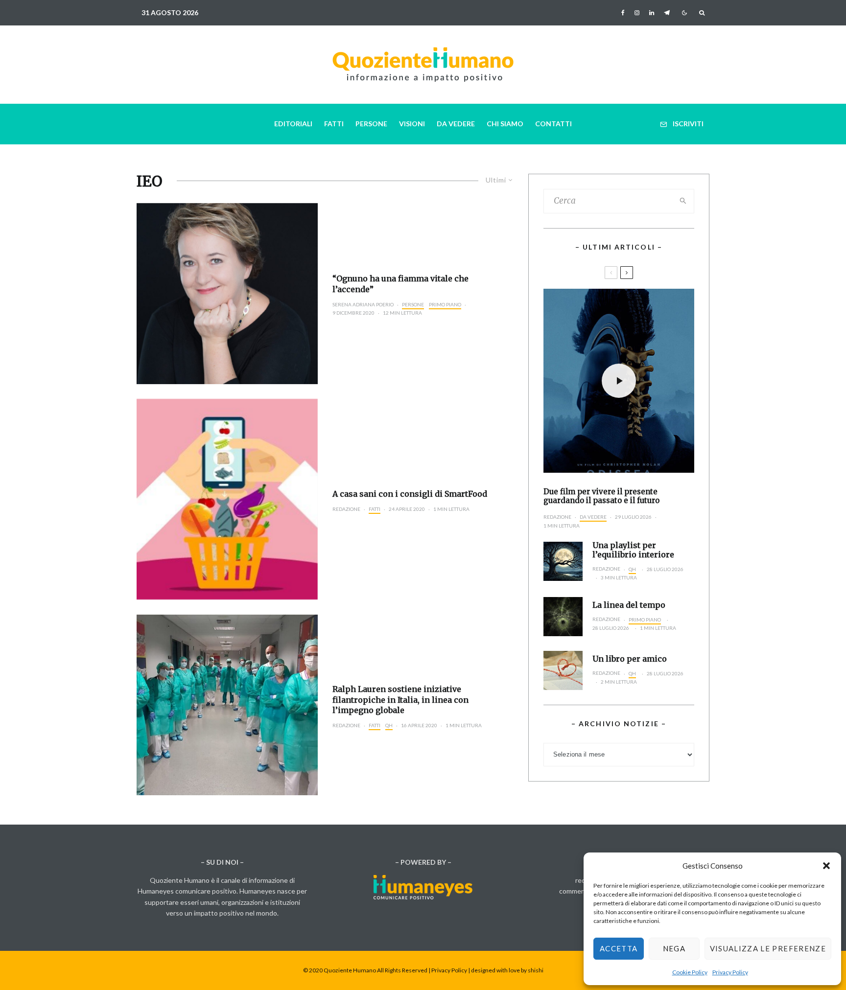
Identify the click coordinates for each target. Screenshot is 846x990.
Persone (371, 123)
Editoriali (293, 123)
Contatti (553, 123)
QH (389, 725)
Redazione (346, 509)
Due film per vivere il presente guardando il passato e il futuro (601, 496)
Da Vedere (456, 123)
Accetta (618, 948)
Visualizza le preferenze (768, 948)
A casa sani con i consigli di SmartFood (409, 494)
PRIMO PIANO (445, 304)
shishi (535, 970)
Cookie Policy (689, 972)
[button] (826, 866)
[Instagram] (637, 12)
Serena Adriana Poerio (363, 304)
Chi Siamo (505, 123)
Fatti (334, 123)
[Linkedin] (651, 12)
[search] (683, 201)
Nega (674, 948)
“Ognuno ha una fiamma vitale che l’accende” (400, 284)
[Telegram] (667, 12)
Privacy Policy (730, 972)
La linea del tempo (628, 605)
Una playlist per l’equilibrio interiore (633, 550)
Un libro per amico (629, 659)
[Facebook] (623, 12)
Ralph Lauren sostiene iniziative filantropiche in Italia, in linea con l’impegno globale (400, 699)
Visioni (412, 123)
